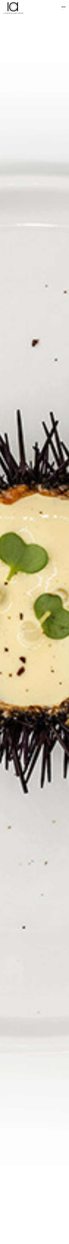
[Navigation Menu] (63, 8)
